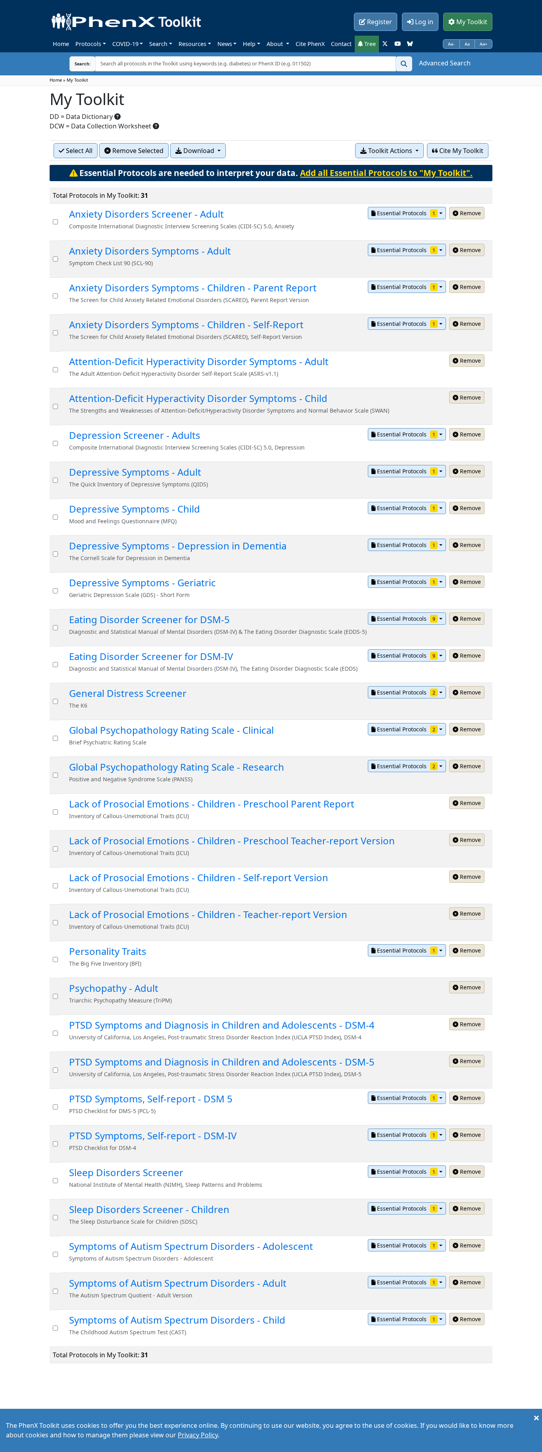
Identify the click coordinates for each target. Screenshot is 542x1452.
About (275, 44)
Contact (341, 44)
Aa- (451, 44)
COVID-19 (125, 44)
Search (158, 44)
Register (378, 21)
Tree (369, 44)
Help (249, 44)
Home (61, 44)
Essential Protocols (405, 213)
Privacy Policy (198, 1435)
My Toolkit (471, 21)
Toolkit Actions (390, 150)
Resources (192, 44)
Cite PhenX (310, 44)
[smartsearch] (404, 63)
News (224, 44)
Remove (469, 213)
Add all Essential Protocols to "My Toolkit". (386, 172)
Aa (467, 44)
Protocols (88, 44)
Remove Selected (137, 150)
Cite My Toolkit (460, 150)
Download (199, 150)
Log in (423, 21)
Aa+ (483, 44)
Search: (82, 64)
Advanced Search (445, 63)
